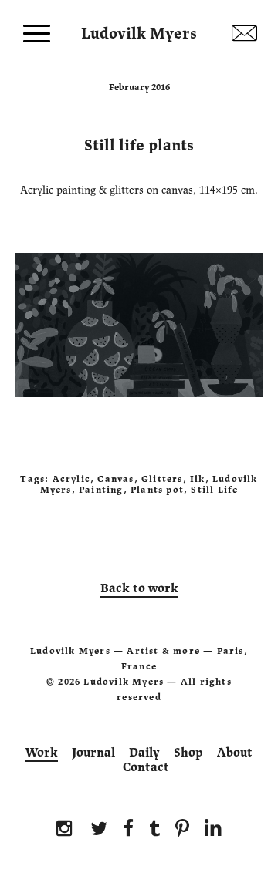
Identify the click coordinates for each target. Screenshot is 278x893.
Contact (146, 767)
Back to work (139, 588)
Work (41, 752)
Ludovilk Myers (139, 30)
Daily (144, 752)
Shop (188, 752)
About (235, 752)
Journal (93, 752)
